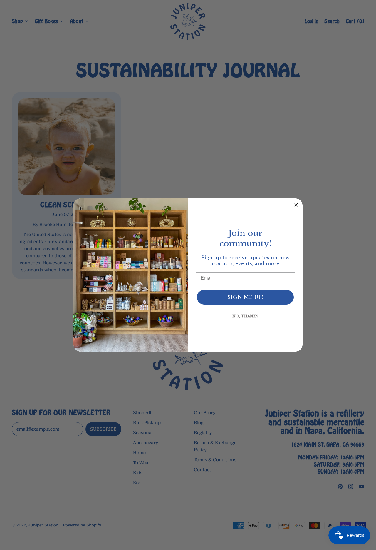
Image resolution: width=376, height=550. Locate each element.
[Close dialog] (296, 204)
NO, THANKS (245, 316)
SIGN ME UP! (245, 297)
